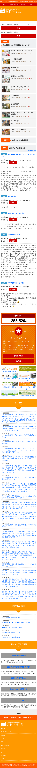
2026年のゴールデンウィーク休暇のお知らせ (16, 622)
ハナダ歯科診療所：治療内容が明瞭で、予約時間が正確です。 (19, 525)
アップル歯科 (15, 121)
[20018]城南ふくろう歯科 (13, 283)
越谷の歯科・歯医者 (9, 378)
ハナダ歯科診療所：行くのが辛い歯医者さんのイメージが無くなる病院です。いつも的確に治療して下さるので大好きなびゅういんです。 (19, 428)
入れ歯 (27, 371)
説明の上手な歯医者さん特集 (18, 667)
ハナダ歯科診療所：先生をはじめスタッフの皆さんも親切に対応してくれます (19, 478)
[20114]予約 (9, 196)
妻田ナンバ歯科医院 (17, 76)
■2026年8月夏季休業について (11, 617)
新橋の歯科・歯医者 (9, 387)
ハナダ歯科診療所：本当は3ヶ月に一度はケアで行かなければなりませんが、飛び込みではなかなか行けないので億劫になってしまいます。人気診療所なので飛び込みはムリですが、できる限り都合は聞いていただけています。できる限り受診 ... (19, 582)
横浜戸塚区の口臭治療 (27, 395)
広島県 (13, 116)
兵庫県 (13, 61)
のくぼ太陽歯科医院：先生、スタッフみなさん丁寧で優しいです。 (19, 442)
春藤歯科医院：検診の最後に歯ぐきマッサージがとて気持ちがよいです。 (19, 565)
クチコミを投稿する (30, 150)
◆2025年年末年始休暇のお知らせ (12, 627)
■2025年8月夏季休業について (11, 632)
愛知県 (13, 53)
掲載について (4, 741)
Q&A (2, 752)
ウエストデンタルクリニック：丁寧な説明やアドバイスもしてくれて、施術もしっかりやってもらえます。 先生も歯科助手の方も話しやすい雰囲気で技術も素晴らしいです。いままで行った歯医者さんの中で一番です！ (19, 516)
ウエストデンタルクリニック (20, 87)
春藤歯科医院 (15, 67)
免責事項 (16, 764)
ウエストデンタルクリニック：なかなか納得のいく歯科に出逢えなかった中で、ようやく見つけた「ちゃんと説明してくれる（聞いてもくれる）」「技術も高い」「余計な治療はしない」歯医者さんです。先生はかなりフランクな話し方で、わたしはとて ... (19, 594)
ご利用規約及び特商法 (7, 764)
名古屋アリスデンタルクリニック (21, 50)
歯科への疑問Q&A (18, 678)
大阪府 (13, 98)
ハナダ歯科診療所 (16, 59)
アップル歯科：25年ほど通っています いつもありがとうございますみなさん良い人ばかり (19, 497)
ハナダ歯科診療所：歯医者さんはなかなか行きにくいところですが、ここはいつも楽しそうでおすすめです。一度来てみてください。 (19, 450)
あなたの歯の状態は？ (18, 689)
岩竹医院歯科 (15, 104)
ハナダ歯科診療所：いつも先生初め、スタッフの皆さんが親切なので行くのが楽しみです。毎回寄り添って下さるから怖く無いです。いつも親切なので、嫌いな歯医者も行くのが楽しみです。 (19, 534)
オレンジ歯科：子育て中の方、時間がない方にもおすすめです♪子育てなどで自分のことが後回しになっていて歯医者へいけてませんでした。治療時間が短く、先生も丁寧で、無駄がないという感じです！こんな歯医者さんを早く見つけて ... (19, 555)
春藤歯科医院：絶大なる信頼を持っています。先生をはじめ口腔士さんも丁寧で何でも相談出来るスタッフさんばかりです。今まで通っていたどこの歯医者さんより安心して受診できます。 (19, 544)
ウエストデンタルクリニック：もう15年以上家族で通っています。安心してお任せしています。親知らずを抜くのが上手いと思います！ (19, 572)
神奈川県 (13, 78)
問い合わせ (3, 755)
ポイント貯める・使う (6, 731)
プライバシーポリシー (24, 764)
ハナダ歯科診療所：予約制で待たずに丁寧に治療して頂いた (19, 436)
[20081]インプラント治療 (13, 213)
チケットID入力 (14, 4)
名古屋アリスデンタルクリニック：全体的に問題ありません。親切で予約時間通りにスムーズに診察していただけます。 (19, 458)
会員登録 (23, 4)
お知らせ (3, 748)
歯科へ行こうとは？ (6, 728)
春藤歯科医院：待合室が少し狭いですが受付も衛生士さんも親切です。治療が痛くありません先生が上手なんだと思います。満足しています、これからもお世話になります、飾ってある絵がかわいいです (19, 505)
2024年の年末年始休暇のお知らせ (12, 637)
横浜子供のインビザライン (9, 395)
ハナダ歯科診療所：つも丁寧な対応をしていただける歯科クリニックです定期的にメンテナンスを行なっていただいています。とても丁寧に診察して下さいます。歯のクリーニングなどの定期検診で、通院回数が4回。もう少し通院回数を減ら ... (19, 418)
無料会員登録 (18, 356)
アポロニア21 (18, 700)
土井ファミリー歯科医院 (18, 129)
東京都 (13, 89)
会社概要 (33, 764)
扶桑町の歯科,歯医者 (9, 371)
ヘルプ (4, 4)
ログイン (32, 4)
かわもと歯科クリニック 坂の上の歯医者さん (22, 113)
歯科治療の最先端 (18, 655)
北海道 (13, 123)
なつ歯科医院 (15, 95)
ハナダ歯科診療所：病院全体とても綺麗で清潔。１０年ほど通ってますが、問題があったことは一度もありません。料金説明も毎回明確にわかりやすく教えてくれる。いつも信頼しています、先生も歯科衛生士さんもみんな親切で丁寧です (19, 468)
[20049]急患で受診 (11, 234)
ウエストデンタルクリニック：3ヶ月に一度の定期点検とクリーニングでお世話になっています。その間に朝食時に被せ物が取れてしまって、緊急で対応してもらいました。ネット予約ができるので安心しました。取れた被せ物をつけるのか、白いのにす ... (19, 487)
